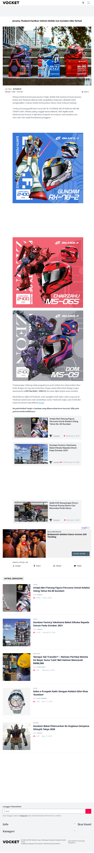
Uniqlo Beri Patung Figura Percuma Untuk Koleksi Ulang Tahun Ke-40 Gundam (61, 589)
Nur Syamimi (42, 698)
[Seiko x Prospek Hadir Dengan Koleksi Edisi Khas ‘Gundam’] (16, 701)
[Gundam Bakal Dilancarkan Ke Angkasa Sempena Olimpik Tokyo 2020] (16, 736)
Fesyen (35, 584)
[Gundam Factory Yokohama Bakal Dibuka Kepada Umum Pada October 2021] (16, 632)
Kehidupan (36, 653)
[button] (88, 2)
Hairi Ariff (41, 667)
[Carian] (83, 2)
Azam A (86, 92)
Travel (35, 619)
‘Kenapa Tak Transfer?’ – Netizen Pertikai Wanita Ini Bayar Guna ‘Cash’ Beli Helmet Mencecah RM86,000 (60, 660)
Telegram (23, 816)
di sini (41, 403)
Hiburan (36, 723)
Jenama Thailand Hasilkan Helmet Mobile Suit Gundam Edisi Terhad (47, 20)
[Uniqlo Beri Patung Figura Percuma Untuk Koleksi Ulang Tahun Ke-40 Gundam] (16, 598)
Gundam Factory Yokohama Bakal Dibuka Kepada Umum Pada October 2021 (61, 624)
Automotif (17, 89)
